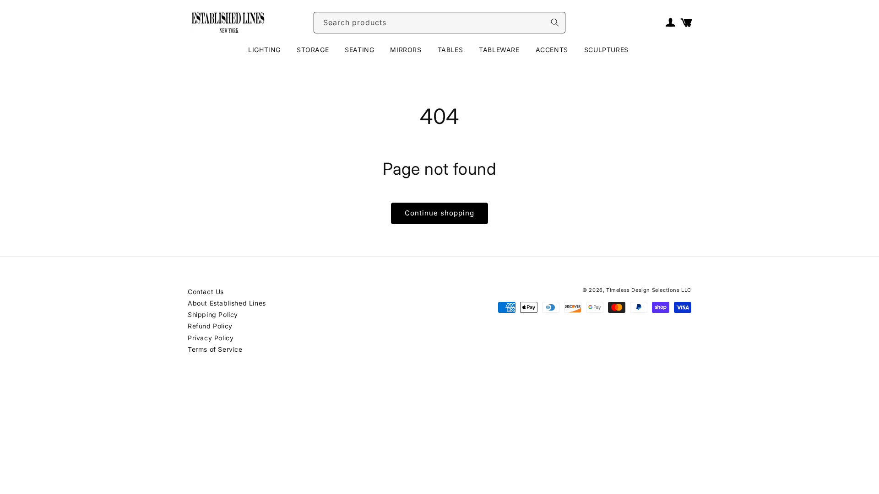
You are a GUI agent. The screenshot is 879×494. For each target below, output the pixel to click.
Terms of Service (215, 349)
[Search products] (555, 22)
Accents (552, 50)
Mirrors (405, 50)
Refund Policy (210, 326)
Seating (359, 50)
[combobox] (439, 22)
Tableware (499, 50)
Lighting (264, 50)
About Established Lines (227, 303)
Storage (313, 50)
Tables (450, 50)
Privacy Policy (210, 338)
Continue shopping (439, 213)
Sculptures (606, 50)
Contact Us (206, 291)
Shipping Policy (213, 314)
